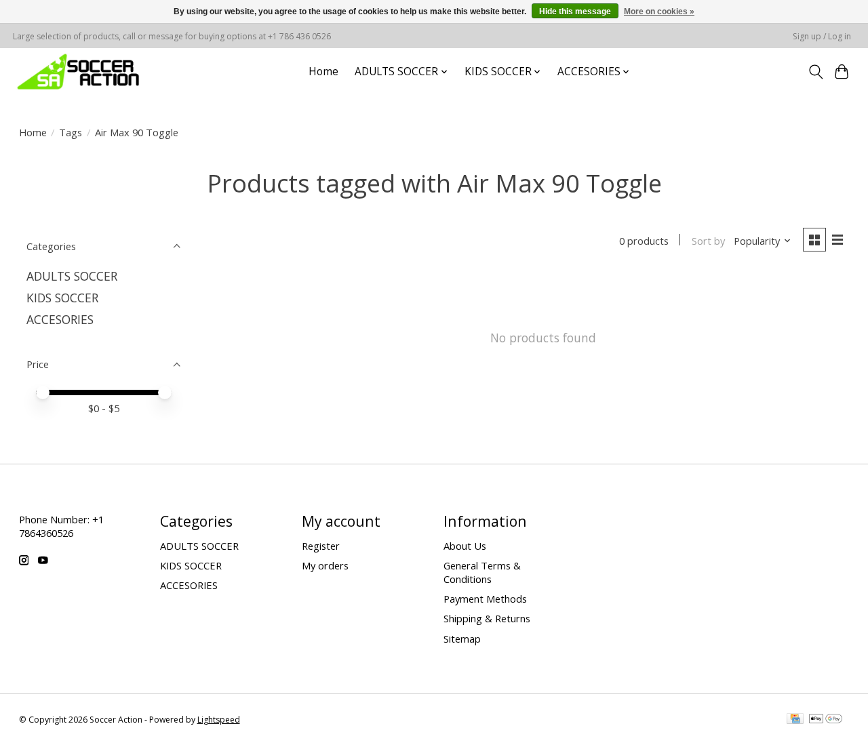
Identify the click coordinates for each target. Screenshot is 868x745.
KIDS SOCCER (62, 297)
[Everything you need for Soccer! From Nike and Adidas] (78, 71)
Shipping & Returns (486, 618)
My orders (325, 565)
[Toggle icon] (815, 72)
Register (321, 545)
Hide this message (575, 11)
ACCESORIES (60, 319)
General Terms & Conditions (482, 572)
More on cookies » (659, 11)
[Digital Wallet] (825, 720)
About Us (464, 545)
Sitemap (462, 638)
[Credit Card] (795, 720)
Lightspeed (218, 719)
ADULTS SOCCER (71, 276)
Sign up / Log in (822, 36)
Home (323, 71)
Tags (70, 132)
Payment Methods (485, 598)
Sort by (708, 240)
